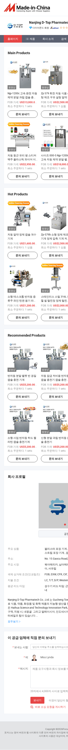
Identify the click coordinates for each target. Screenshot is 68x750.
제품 (32, 39)
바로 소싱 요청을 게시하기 (48, 707)
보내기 (37, 700)
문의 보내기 (22, 114)
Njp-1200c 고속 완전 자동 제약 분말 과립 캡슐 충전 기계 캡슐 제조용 (22, 97)
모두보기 (13, 621)
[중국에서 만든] (27, 7)
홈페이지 (13, 39)
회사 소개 (48, 39)
